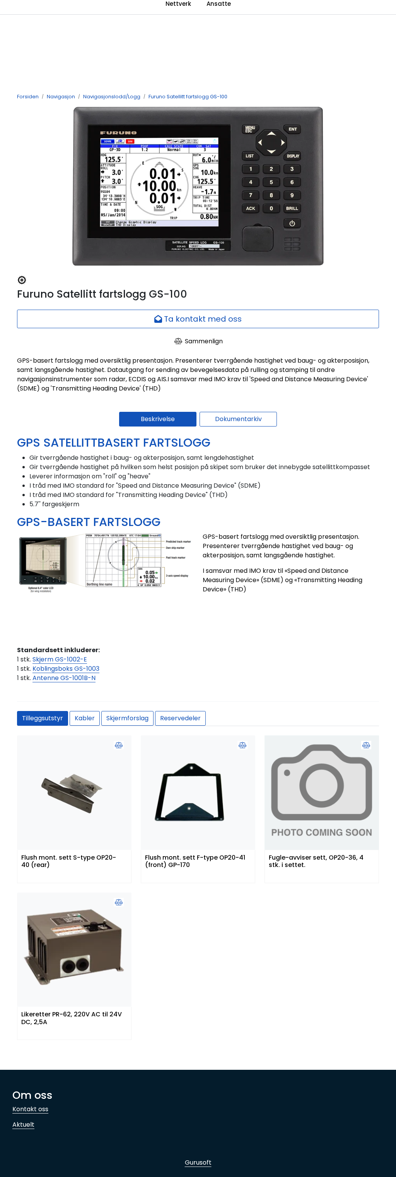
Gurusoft (198, 1162)
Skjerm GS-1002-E (59, 659)
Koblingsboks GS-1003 (65, 668)
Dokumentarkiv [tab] (238, 419)
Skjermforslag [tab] (127, 718)
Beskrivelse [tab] (158, 419)
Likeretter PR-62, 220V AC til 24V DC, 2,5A (71, 1018)
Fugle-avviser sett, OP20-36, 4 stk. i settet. (316, 861)
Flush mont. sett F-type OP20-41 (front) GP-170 (195, 861)
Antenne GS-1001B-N (64, 677)
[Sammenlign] (118, 745)
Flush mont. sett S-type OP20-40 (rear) (68, 861)
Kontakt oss (30, 1109)
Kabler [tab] (85, 718)
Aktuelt (23, 1124)
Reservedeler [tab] (180, 718)
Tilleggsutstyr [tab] (42, 718)
